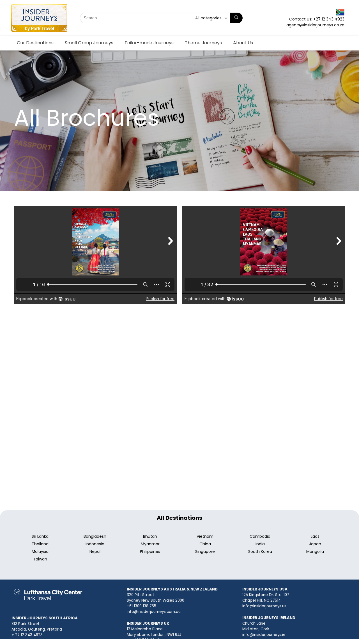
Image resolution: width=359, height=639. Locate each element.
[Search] (236, 18)
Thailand (40, 544)
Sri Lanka (40, 536)
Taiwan (40, 559)
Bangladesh (95, 536)
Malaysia (40, 551)
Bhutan (150, 536)
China (205, 544)
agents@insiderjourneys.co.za (315, 25)
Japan (315, 544)
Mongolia (315, 551)
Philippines (150, 551)
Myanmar (150, 544)
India (260, 544)
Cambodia (260, 536)
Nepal (94, 551)
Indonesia (95, 544)
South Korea (260, 551)
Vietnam (205, 536)
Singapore (205, 551)
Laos (315, 536)
